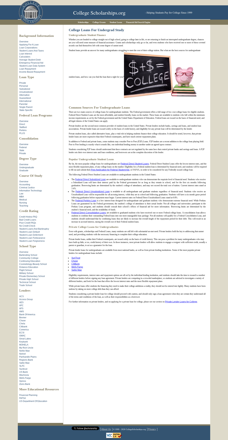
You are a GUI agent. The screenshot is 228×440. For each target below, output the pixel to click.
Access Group (26, 299)
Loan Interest (25, 54)
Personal (23, 86)
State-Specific (26, 110)
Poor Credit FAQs (27, 223)
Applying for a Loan (29, 44)
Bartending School (28, 255)
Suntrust (23, 369)
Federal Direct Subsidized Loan (90, 179)
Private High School (28, 279)
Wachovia (24, 375)
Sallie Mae (76, 270)
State (21, 150)
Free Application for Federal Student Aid (109, 170)
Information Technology (30, 190)
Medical (23, 199)
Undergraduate (26, 167)
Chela (22, 323)
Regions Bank (26, 360)
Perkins (23, 130)
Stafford (23, 127)
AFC (21, 305)
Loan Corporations (28, 47)
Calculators (24, 57)
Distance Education (28, 267)
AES (21, 302)
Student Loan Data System (32, 66)
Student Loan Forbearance (32, 238)
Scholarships (83, 22)
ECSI (21, 332)
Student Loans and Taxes (31, 50)
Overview (23, 41)
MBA (21, 196)
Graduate (23, 170)
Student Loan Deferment (31, 235)
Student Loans (116, 22)
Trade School (25, 285)
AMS (21, 311)
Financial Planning (28, 395)
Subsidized (24, 89)
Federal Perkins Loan (85, 200)
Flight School (25, 270)
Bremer (22, 317)
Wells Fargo (77, 267)
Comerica (24, 329)
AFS (21, 308)
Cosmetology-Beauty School (33, 264)
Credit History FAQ (28, 217)
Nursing (23, 202)
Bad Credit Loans (27, 220)
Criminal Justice (27, 187)
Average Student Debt (30, 60)
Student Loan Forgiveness (32, 241)
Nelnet (22, 354)
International (25, 101)
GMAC (22, 335)
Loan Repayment (27, 69)
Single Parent (25, 107)
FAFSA (22, 398)
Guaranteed (25, 98)
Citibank (23, 326)
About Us (106, 429)
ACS (21, 296)
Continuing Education (29, 261)
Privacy (152, 429)
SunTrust (75, 258)
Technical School (27, 282)
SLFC (22, 366)
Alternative (24, 95)
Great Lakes (25, 338)
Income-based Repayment (32, 72)
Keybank (23, 342)
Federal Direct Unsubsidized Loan (93, 191)
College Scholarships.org (99, 12)
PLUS (22, 133)
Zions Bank (24, 384)
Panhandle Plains (28, 357)
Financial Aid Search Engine (138, 22)
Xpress (22, 381)
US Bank (23, 372)
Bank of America (27, 314)
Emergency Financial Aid (31, 63)
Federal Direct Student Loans (135, 164)
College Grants (99, 22)
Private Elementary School (32, 276)
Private (22, 83)
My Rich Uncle (26, 348)
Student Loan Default (29, 232)
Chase (74, 261)
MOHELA (23, 345)
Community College (28, 258)
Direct (22, 124)
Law (21, 193)
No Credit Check (27, 226)
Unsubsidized (26, 92)
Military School (26, 273)
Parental (23, 104)
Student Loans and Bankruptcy (34, 229)
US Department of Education (33, 401)
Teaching (23, 206)
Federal (23, 147)
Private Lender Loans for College (181, 301)
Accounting (24, 184)
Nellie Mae (24, 351)
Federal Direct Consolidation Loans (88, 212)
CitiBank (75, 264)
